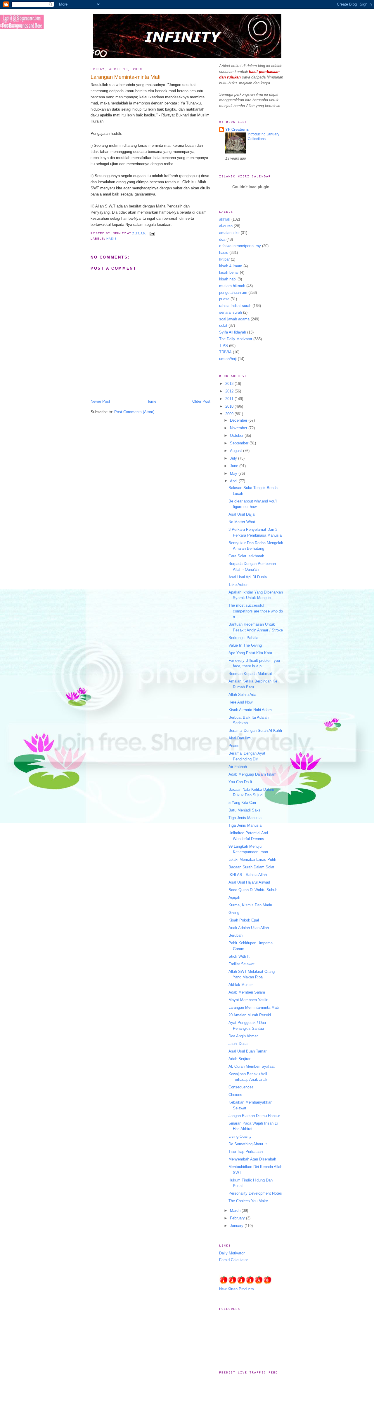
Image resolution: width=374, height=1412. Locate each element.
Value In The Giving (245, 645)
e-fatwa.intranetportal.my (240, 246)
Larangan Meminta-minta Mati (125, 77)
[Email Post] (151, 233)
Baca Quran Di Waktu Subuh (252, 890)
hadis (111, 238)
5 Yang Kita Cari (242, 802)
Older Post (201, 401)
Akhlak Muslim (241, 984)
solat (223, 325)
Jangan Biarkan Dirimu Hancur (254, 1115)
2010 (230, 406)
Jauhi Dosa (237, 1043)
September (240, 443)
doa (222, 239)
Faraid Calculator (233, 1260)
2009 (230, 414)
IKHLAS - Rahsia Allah (247, 874)
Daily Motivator (232, 1253)
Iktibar (224, 259)
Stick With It (239, 956)
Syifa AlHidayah (232, 332)
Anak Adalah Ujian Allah (248, 928)
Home (151, 401)
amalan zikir (229, 233)
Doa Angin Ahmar (243, 1036)
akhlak (224, 219)
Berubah (235, 935)
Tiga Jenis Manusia (245, 818)
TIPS (223, 345)
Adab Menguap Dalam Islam (252, 774)
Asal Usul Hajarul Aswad (249, 882)
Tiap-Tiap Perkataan (245, 1151)
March (236, 1210)
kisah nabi (227, 279)
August (236, 450)
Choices (235, 1094)
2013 (230, 383)
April (234, 481)
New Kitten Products (236, 1289)
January (237, 1225)
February (238, 1218)
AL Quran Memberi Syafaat (251, 1066)
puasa (224, 299)
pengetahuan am (233, 292)
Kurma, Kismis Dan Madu (250, 905)
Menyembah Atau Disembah (252, 1159)
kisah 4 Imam (230, 266)
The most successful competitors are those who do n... (255, 611)
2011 (230, 399)
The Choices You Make (248, 1201)
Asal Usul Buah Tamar (247, 1051)
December (239, 420)
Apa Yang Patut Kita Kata (250, 653)
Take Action (238, 584)
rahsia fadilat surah (235, 305)
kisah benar (229, 272)
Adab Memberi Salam (246, 992)
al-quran (226, 226)
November (239, 428)
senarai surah (230, 312)
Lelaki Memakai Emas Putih (252, 859)
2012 (230, 391)
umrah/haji (228, 359)
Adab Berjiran (239, 1059)
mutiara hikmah (232, 286)
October (237, 435)
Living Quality (240, 1136)
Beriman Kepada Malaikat (250, 673)
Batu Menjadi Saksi (245, 810)
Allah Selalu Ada (242, 694)
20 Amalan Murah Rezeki (249, 1015)
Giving (233, 912)
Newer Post (100, 401)
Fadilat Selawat (241, 964)
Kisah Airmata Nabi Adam (250, 710)
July (234, 458)
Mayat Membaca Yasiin (248, 1000)
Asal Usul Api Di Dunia (247, 577)
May (234, 473)
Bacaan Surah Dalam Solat (251, 867)
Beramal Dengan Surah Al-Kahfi (255, 730)
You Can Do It (240, 782)
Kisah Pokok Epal (243, 920)
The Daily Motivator (235, 339)
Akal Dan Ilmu (240, 738)
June (234, 466)
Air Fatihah (237, 767)
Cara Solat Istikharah (246, 556)
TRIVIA (225, 352)
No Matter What (241, 522)
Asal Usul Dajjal (241, 514)
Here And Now (240, 702)
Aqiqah (234, 897)
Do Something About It (247, 1144)
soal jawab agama (234, 319)
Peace (233, 745)
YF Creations (237, 129)
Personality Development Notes (255, 1193)
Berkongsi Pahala (243, 638)
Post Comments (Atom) (134, 412)
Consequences (241, 1087)
